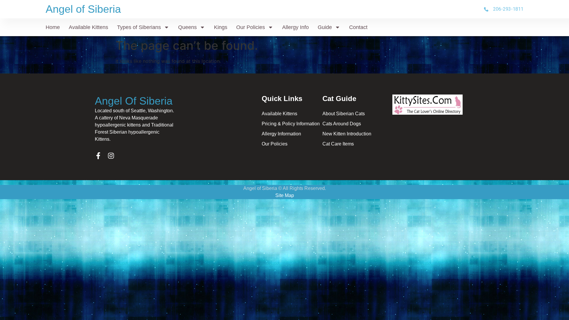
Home (53, 27)
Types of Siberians (139, 27)
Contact (358, 27)
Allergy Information (281, 133)
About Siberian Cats (343, 113)
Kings (220, 27)
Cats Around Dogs (341, 123)
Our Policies (250, 27)
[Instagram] (111, 155)
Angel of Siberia (83, 9)
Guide (325, 27)
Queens (187, 27)
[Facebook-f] (98, 155)
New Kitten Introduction (346, 133)
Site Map (284, 195)
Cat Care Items (338, 143)
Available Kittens (88, 27)
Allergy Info (295, 27)
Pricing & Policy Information (291, 123)
